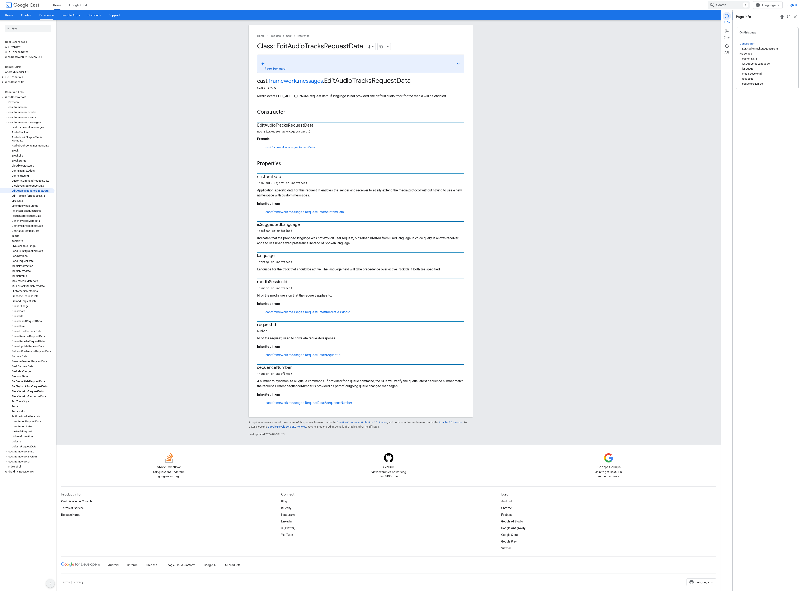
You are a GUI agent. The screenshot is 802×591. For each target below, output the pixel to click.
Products (275, 35)
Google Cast (78, 5)
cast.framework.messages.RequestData (290, 147)
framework (282, 80)
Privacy (78, 582)
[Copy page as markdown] (381, 46)
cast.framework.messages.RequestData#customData (304, 212)
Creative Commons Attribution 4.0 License (362, 422)
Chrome (506, 508)
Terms (65, 582)
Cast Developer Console (77, 501)
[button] (27, 77)
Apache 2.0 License (450, 422)
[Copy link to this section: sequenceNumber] (296, 367)
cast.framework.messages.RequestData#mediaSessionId (307, 312)
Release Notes (70, 514)
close (795, 16)
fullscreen (788, 16)
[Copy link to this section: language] (279, 256)
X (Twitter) (288, 528)
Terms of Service (72, 508)
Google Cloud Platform (180, 565)
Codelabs (94, 15)
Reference (46, 15)
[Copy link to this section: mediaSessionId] (291, 282)
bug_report (781, 16)
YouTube (287, 534)
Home (57, 5)
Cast (34, 5)
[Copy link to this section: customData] (285, 177)
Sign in (792, 5)
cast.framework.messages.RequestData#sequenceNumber (308, 403)
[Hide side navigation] (50, 583)
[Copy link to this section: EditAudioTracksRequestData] (317, 125)
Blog (284, 501)
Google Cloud (510, 534)
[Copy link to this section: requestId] (280, 324)
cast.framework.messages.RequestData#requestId (302, 355)
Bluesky (286, 508)
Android (506, 501)
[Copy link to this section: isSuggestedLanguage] (304, 224)
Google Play (509, 541)
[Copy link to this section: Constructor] (289, 112)
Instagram (288, 514)
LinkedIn (286, 521)
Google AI (210, 565)
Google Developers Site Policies (287, 426)
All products (232, 565)
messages (310, 80)
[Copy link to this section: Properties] (285, 163)
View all (506, 548)
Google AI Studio (512, 521)
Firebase (507, 514)
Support (114, 15)
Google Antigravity (513, 528)
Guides (26, 15)
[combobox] (729, 5)
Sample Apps (71, 15)
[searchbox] (28, 28)
